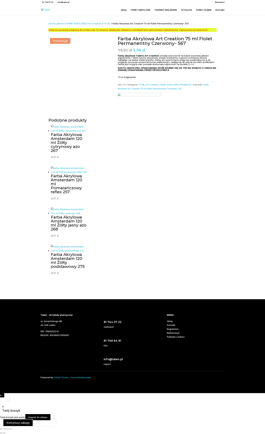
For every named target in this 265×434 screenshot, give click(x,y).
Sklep (124, 10)
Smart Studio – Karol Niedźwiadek (72, 377)
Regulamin (173, 328)
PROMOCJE (185, 84)
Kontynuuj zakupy (18, 423)
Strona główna (56, 23)
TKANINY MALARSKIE (165, 10)
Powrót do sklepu (37, 417)
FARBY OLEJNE (203, 10)
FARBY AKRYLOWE (140, 10)
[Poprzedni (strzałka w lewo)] (1, 432)
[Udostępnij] (7, 428)
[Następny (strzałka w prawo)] (4, 432)
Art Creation (95, 23)
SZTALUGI (186, 10)
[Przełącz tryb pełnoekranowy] (4, 428)
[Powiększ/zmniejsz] (1, 428)
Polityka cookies (176, 336)
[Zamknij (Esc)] (10, 428)
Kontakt (220, 10)
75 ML (107, 23)
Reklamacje (173, 332)
